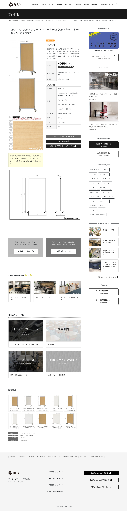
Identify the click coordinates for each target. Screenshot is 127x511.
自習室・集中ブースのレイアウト (109, 242)
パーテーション (94, 197)
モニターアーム (94, 183)
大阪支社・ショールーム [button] (56, 485)
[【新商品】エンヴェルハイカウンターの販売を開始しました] (104, 81)
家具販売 (51, 344)
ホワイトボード (108, 197)
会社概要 (12, 457)
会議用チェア (94, 179)
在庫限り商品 (23, 440)
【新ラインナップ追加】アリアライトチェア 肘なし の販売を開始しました (103, 125)
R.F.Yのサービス (22, 457)
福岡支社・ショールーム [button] (56, 491)
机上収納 (93, 205)
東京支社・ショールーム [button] (56, 478)
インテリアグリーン (96, 210)
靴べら (102, 205)
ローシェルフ (106, 192)
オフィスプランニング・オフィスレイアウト (24, 344)
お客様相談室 (41, 457)
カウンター (107, 183)
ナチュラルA (23, 438)
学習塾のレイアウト (109, 230)
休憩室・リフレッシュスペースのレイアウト (109, 253)
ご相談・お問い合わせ (96, 457)
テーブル (93, 174)
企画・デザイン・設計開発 (56, 375)
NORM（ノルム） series (26, 435)
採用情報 (31, 457)
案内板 (92, 201)
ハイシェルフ (94, 192)
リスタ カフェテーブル (43, 297)
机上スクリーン (103, 201)
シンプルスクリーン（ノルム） (28, 433)
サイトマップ (84, 457)
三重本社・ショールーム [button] (56, 472)
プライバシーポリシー (53, 457)
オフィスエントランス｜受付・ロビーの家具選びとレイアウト (109, 265)
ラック (92, 188)
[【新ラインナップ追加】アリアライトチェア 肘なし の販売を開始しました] (104, 111)
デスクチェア (104, 174)
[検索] (117, 4)
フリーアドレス (94, 170)
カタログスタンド (104, 188)
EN (106, 457)
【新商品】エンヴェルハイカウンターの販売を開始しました (103, 95)
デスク (106, 170)
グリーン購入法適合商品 (97, 214)
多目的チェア (106, 179)
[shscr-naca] (27, 58)
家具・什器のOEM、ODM (19, 375)
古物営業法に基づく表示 (70, 457)
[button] (26, 251)
